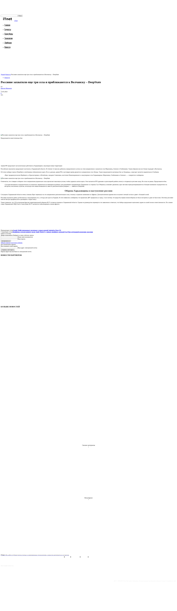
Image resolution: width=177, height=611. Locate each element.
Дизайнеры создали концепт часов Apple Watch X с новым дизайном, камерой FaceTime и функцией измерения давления (52, 232)
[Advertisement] (34, 55)
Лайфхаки (8, 42)
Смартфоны (8, 33)
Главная (7, 24)
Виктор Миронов (6, 88)
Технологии (8, 38)
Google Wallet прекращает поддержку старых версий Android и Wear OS (37, 230)
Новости (7, 47)
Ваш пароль (21, 239)
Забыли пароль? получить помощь (11, 243)
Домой (3, 74)
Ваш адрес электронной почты (27, 248)
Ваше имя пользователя (25, 237)
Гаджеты (7, 29)
